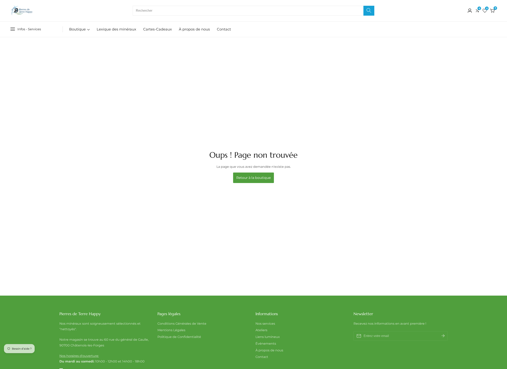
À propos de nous (194, 29)
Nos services (265, 323)
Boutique (77, 29)
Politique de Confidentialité (179, 337)
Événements (265, 343)
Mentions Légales (171, 330)
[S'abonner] (443, 336)
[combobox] (253, 11)
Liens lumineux (267, 337)
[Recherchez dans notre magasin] (368, 11)
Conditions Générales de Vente (181, 323)
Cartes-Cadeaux (157, 29)
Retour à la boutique (253, 178)
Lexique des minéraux (116, 29)
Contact (224, 29)
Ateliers (261, 330)
